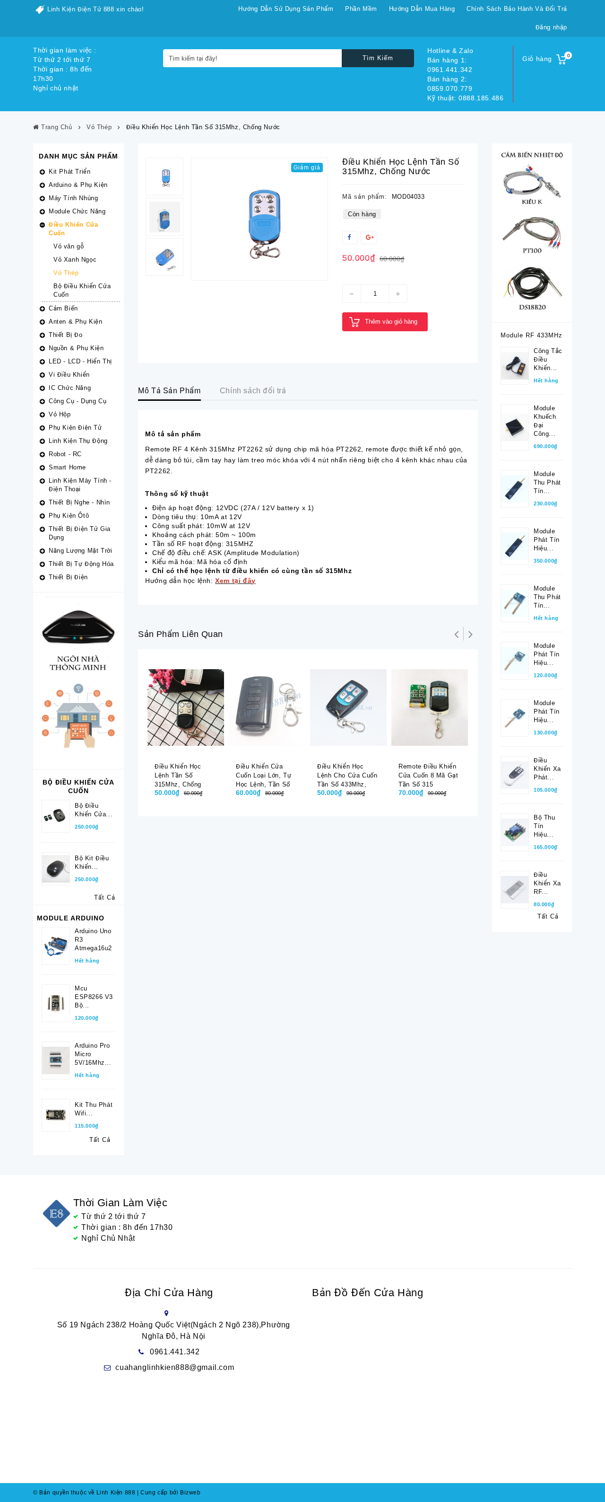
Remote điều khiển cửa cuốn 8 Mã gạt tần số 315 (428, 775)
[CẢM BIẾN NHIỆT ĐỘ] (532, 232)
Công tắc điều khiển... (548, 359)
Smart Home (67, 467)
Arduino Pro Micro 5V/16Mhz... (93, 1054)
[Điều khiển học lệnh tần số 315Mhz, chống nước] (259, 219)
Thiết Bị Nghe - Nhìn (79, 502)
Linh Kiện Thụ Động (78, 440)
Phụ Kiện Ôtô (69, 515)
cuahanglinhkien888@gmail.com (174, 1367)
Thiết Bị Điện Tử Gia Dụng (80, 533)
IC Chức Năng (70, 387)
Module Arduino (70, 918)
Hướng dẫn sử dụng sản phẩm (286, 8)
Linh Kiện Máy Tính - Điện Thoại (80, 485)
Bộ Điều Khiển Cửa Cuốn (82, 290)
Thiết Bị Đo (66, 334)
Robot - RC (65, 454)
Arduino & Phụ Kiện (78, 184)
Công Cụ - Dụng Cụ (77, 401)
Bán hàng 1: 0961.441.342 (449, 64)
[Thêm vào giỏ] (179, 746)
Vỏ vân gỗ (68, 246)
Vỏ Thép (65, 272)
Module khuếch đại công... (545, 421)
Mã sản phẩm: (364, 196)
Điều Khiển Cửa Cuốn (73, 229)
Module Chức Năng (77, 211)
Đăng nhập (551, 27)
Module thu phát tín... (547, 482)
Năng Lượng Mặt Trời (80, 550)
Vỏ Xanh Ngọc (74, 259)
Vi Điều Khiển (69, 374)
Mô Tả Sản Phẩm (169, 391)
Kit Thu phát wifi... (93, 1109)
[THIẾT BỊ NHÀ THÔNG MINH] (78, 680)
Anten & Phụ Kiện (76, 321)
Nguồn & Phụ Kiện (76, 348)
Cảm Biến (63, 308)
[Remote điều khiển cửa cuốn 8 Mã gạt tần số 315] (429, 707)
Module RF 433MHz (531, 335)
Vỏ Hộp (60, 414)
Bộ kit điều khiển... (92, 862)
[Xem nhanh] (198, 746)
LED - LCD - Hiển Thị (80, 361)
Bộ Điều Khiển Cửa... (93, 810)
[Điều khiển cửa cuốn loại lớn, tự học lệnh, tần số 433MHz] (267, 707)
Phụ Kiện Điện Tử (75, 427)
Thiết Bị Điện (68, 577)
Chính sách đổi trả (253, 391)
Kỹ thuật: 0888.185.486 (465, 98)
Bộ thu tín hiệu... (544, 826)
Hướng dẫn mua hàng (422, 8)
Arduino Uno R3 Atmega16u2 (93, 940)
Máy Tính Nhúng (73, 198)
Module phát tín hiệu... (547, 540)
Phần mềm (361, 8)
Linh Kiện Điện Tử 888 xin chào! (95, 9)
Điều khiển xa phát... (547, 769)
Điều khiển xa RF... (547, 883)
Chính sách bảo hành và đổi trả (517, 8)
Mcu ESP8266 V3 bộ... (94, 997)
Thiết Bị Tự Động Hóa (81, 563)
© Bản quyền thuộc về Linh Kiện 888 (84, 1492)
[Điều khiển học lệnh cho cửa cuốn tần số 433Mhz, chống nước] (348, 707)
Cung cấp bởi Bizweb (169, 1492)
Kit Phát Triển (69, 171)
